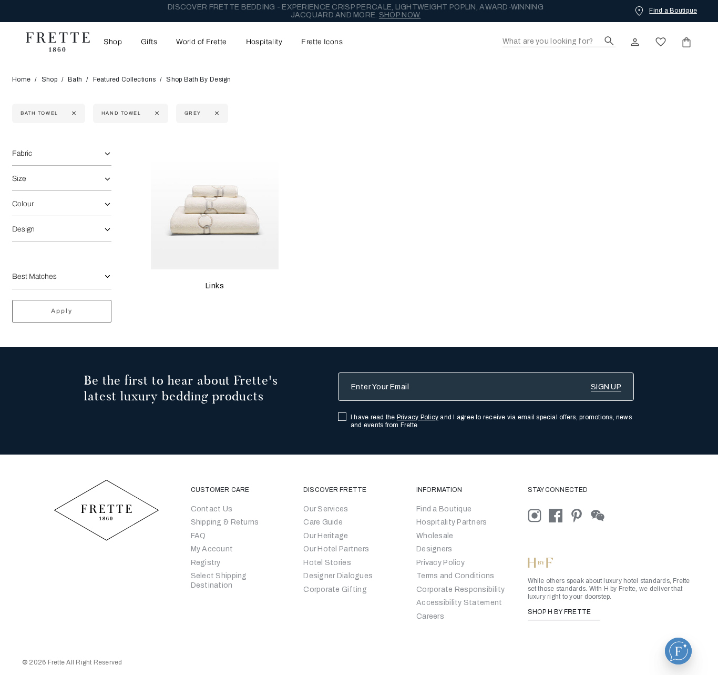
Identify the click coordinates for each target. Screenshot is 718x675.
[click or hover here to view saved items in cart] (686, 42)
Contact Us (212, 509)
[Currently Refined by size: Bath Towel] (73, 113)
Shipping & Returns (225, 522)
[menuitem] (109, 42)
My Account (212, 549)
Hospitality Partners (451, 522)
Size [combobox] (19, 179)
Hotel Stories (327, 563)
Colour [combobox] (23, 204)
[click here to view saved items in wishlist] (660, 42)
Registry (206, 563)
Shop (49, 79)
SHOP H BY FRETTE (560, 612)
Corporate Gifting (335, 589)
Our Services (325, 509)
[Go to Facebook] (559, 515)
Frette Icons (322, 42)
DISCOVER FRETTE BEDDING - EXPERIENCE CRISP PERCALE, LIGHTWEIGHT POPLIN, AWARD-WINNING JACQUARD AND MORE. (355, 11)
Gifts (149, 42)
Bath (75, 79)
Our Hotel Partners (336, 549)
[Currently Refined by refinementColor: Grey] (216, 113)
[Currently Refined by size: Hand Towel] (156, 113)
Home (21, 79)
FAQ (198, 536)
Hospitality (264, 42)
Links (215, 286)
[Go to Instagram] (538, 515)
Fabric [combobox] (22, 153)
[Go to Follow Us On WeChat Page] (600, 515)
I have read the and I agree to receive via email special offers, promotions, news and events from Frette (491, 421)
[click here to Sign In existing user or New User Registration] (635, 42)
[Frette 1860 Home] (52, 42)
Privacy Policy (417, 417)
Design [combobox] (23, 229)
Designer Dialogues (338, 576)
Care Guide (323, 522)
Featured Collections (124, 79)
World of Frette (201, 42)
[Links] (215, 205)
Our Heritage (325, 536)
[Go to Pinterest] (580, 515)
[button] (678, 651)
